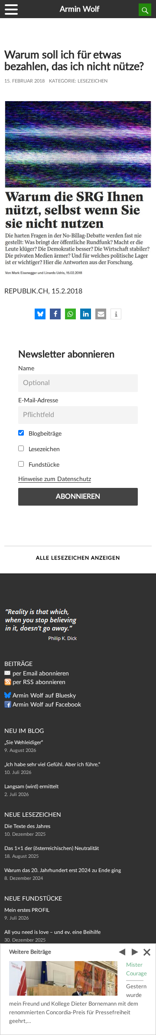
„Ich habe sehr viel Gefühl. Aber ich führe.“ (52, 764)
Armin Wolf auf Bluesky (44, 696)
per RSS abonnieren (39, 682)
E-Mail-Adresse (38, 400)
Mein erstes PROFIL (26, 910)
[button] (40, 314)
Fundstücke (43, 465)
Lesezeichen (92, 81)
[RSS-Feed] (7, 684)
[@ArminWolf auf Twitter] (7, 697)
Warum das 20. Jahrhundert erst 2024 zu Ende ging (62, 870)
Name (26, 368)
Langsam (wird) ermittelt (31, 786)
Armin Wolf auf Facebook (47, 705)
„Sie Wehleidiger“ (23, 742)
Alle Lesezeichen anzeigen (78, 557)
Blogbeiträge (44, 433)
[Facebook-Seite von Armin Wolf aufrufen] (7, 706)
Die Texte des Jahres (27, 826)
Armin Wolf (79, 9)
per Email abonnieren (41, 674)
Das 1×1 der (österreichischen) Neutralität (51, 848)
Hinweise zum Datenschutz (54, 479)
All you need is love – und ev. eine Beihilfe (52, 932)
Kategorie (62, 81)
